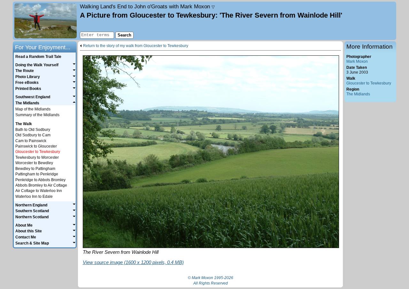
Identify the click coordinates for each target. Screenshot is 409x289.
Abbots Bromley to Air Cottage (41, 185)
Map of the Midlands (32, 109)
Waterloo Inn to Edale (34, 196)
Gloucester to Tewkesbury (368, 83)
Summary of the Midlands (37, 115)
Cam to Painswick (30, 141)
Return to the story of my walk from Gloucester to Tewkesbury (135, 46)
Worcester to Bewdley (34, 163)
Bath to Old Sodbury (32, 129)
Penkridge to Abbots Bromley (40, 180)
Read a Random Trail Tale (38, 56)
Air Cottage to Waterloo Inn (38, 191)
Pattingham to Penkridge (36, 174)
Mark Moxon (357, 61)
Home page (45, 20)
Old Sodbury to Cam (32, 135)
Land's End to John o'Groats (147, 6)
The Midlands (358, 94)
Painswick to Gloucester (36, 146)
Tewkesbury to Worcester (37, 157)
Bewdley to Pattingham (35, 168)
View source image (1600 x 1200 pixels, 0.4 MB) (133, 262)
